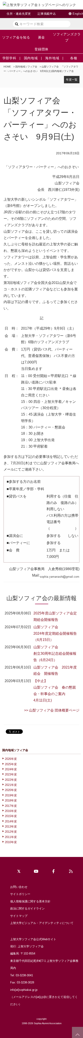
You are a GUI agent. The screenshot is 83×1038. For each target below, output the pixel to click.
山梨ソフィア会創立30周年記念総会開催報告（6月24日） (54, 653)
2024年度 (11, 769)
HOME (7, 66)
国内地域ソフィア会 (26, 66)
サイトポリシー (20, 894)
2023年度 (11, 774)
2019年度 (11, 795)
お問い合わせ (18, 887)
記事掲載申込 (47, 13)
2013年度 (11, 826)
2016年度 (11, 811)
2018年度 (11, 800)
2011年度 (11, 837)
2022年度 (11, 779)
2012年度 (11, 831)
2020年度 (11, 790)
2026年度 (11, 759)
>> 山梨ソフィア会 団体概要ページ (51, 710)
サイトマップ (18, 916)
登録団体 (41, 49)
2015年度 (11, 816)
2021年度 (11, 785)
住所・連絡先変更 (19, 13)
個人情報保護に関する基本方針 (30, 901)
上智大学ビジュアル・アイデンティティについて (41, 923)
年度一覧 (71, 79)
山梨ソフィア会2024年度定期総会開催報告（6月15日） (55, 633)
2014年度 (11, 821)
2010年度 (11, 842)
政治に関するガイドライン (27, 908)
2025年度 (11, 764)
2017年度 (11, 806)
